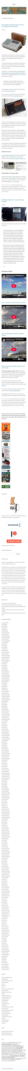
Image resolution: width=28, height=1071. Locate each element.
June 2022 (4, 704)
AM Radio (4, 1042)
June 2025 (4, 645)
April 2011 (4, 923)
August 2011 (4, 917)
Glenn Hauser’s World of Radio (8, 988)
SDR (21, 1052)
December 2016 (5, 812)
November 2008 (5, 969)
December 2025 (5, 635)
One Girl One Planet (6, 998)
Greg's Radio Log (5, 990)
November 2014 (5, 853)
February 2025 (4, 652)
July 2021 (3, 722)
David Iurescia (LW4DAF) (6, 1045)
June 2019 (4, 763)
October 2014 (4, 854)
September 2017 (5, 797)
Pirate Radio (22, 1050)
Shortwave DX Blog (5, 1011)
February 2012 (4, 907)
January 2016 (4, 830)
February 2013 (4, 887)
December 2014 (5, 851)
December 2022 (5, 694)
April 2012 (4, 903)
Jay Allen (9, 189)
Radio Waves (5, 1052)
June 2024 (4, 665)
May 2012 (4, 902)
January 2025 (4, 653)
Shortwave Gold (22, 1054)
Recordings (16, 1052)
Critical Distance (5, 979)
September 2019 (5, 758)
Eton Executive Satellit (12, 188)
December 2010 (5, 930)
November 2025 (5, 637)
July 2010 (3, 938)
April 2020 (4, 747)
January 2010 (4, 948)
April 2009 (4, 961)
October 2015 (4, 835)
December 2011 (5, 910)
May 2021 (4, 725)
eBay (12, 1046)
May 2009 (4, 959)
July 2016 (3, 820)
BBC (10, 1042)
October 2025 (4, 639)
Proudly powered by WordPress (7, 1068)
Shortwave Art (13, 1054)
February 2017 (4, 809)
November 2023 (5, 676)
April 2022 (4, 707)
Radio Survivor (5, 1002)
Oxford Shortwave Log (15, 390)
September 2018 (5, 778)
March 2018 (4, 787)
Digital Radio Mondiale (15, 1045)
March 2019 (4, 768)
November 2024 (5, 657)
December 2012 (5, 890)
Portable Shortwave (15, 403)
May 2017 (4, 804)
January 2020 (4, 751)
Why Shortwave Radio (6, 1060)
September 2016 (5, 817)
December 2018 (5, 773)
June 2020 (4, 743)
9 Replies (3, 29)
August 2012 (4, 897)
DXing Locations (15, 402)
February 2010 (4, 946)
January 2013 (4, 889)
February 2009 (4, 964)
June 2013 (4, 881)
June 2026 (4, 626)
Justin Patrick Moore (17, 1049)
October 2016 (4, 815)
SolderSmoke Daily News (7, 1016)
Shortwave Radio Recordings (8, 1057)
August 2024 (4, 662)
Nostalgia (9, 1050)
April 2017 (4, 805)
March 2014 (4, 866)
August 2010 (4, 936)
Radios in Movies (18, 1051)
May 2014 (4, 863)
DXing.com (4, 985)
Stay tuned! (16, 181)
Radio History (11, 1051)
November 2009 (5, 951)
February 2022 (4, 711)
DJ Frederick (5, 1046)
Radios (17, 184)
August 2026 (4, 622)
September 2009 (5, 954)
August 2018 (4, 779)
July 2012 (3, 899)
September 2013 (5, 876)
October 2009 (4, 952)
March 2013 (4, 885)
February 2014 (4, 867)
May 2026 (4, 627)
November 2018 (5, 774)
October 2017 (4, 796)
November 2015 (5, 833)
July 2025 (3, 644)
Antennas (7, 1042)
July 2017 (3, 800)
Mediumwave (5, 1050)
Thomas (6, 191)
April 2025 (4, 649)
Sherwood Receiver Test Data (7, 1006)
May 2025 (4, 647)
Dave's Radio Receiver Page (7, 980)
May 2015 (4, 843)
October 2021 (4, 717)
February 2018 (4, 789)
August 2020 (4, 740)
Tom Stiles (20, 189)
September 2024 (5, 660)
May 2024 (4, 666)
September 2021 (5, 719)
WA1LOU (3, 1023)
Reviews (20, 184)
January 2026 (4, 634)
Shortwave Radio (5, 186)
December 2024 (5, 655)
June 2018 (4, 783)
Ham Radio (19, 1047)
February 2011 (4, 926)
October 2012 (4, 894)
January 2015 (4, 850)
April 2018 (4, 786)
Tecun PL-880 (12, 176)
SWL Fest (3, 1018)
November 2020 (5, 735)
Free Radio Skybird (6, 1047)
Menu (14, 4)
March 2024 (4, 670)
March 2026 (4, 631)
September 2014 (5, 856)
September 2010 (5, 934)
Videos (9, 400)
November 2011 (5, 912)
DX (8, 402)
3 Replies (3, 204)
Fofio (3, 987)
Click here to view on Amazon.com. (17, 158)
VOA (11, 1059)
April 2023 (4, 688)
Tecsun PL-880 (14, 189)
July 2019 (3, 761)
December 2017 (5, 792)
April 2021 (4, 727)
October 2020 (4, 737)
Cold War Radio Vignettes (7, 977)
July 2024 (3, 663)
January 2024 (4, 673)
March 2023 (4, 689)
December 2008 (5, 967)
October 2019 (4, 756)
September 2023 (5, 680)
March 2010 (4, 944)
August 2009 (4, 956)
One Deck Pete (15, 1050)
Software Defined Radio (8, 1058)
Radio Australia (4, 1051)
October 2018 (4, 776)
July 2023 (3, 683)
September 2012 (5, 895)
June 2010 (4, 939)
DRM (9, 1046)
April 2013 (4, 884)
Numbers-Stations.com (6, 995)
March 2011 (4, 925)
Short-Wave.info (5, 1008)
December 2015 (5, 832)
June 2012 (4, 900)
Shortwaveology (5, 1015)
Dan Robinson (14, 1044)
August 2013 (4, 877)
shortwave (5, 1054)
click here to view (11, 91)
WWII (15, 1060)
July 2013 (3, 879)
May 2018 (4, 784)
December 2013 (5, 871)
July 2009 (3, 957)
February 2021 (4, 730)
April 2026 (4, 629)
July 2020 (3, 742)
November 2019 (5, 755)
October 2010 (4, 933)
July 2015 (3, 840)
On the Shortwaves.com (6, 997)
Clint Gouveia (4, 402)
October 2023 (4, 678)
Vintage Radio (7, 1059)
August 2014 (4, 858)
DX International (5, 982)
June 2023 (4, 684)
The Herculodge (5, 1021)
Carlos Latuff (6, 1044)
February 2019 (4, 769)
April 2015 (4, 845)
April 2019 (4, 766)
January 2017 (4, 810)
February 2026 (4, 632)
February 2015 (4, 848)
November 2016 (5, 814)
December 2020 (5, 733)
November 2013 (5, 872)
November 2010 (5, 931)
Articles (13, 398)
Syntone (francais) (5, 1019)
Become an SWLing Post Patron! (8, 545)
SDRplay (23, 1052)
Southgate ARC (18, 1058)
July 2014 (3, 859)
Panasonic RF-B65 (7, 403)
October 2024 (4, 658)
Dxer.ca (3, 984)
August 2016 (4, 818)
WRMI (12, 1060)
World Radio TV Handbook (7, 1034)
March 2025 (4, 650)
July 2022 (3, 702)
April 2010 (4, 943)
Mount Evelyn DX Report (7, 992)
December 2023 (5, 675)
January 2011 (4, 928)
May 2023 (4, 686)
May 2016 (4, 823)
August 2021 (4, 720)
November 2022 (5, 696)
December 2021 (5, 714)
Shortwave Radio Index (6, 1013)
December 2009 (5, 949)
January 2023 (4, 693)
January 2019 (4, 771)
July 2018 (3, 781)
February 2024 (4, 671)
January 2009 (4, 966)
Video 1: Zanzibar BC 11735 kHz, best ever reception (13, 302)
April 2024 (4, 668)
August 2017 (4, 799)
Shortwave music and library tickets (9, 603)
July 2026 (3, 624)
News (14, 184)
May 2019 (4, 765)
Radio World (10, 1052)
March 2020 (4, 748)
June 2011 (4, 920)
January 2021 (4, 732)
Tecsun (24, 1058)
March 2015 (4, 846)
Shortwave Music (6, 1055)
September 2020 (5, 738)
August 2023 (4, 681)
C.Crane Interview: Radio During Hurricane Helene (12, 604)
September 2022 (5, 699)
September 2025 (5, 640)
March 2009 (4, 962)
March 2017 (4, 807)
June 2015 (4, 841)
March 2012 (4, 905)
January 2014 (4, 869)
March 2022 (4, 709)
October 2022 (4, 698)
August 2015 (4, 838)
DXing (10, 402)
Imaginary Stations (6, 1049)
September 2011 (5, 915)
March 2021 (4, 729)
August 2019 (4, 760)
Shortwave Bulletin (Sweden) (7, 1010)
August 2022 (4, 701)
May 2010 (4, 941)
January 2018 (4, 791)
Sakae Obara (4, 1005)
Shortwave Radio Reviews (14, 186)
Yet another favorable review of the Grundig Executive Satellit (13, 25)
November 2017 (5, 794)
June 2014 (4, 861)
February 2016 (4, 828)
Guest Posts (13, 1047)
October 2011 (4, 913)
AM (12, 184)
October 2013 (4, 874)
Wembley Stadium (9, 405)
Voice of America (17, 1059)
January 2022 (4, 712)
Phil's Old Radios (5, 1000)
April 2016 (4, 825)
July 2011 (3, 918)
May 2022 (4, 706)
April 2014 (4, 864)
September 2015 (5, 836)
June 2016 (4, 822)
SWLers (5, 400)
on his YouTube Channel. (17, 96)
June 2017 (4, 802)
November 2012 (5, 892)
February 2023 (4, 691)
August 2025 (4, 642)
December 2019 (5, 753)
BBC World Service (16, 1042)
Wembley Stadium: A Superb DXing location (13, 200)
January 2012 (4, 908)
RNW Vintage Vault (5, 1003)
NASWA (3, 993)
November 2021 (5, 716)
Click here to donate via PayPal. (13, 517)
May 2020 (4, 745)
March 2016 (4, 827)
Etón (6, 188)
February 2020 (4, 750)
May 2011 (4, 921)
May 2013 (4, 882)
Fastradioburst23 (18, 1046)
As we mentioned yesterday (8, 155)
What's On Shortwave (15, 400)
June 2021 (4, 724)
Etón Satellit (19, 188)
